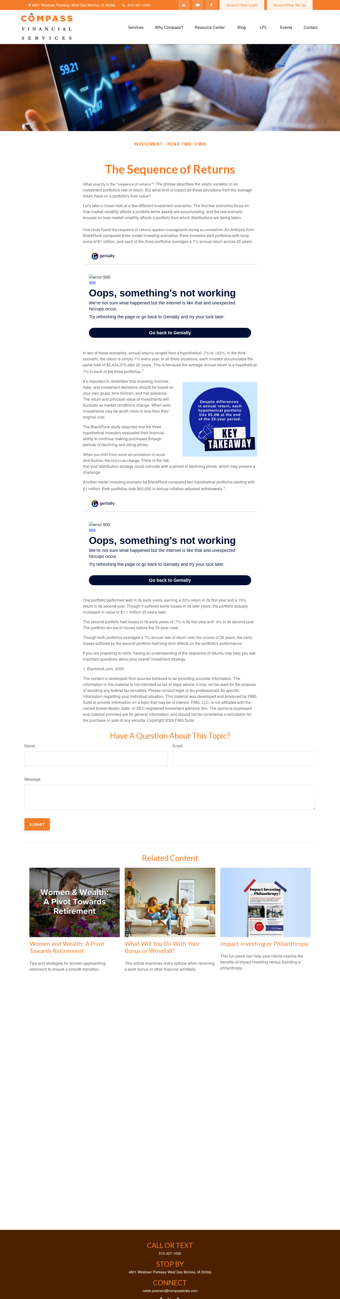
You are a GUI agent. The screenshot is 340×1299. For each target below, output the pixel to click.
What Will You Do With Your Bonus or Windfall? (162, 947)
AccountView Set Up (290, 4)
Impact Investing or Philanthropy (264, 943)
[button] (136, 27)
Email (177, 746)
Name (29, 746)
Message (32, 779)
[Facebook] (211, 5)
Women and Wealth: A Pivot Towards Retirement (67, 947)
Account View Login (242, 4)
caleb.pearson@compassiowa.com (170, 1290)
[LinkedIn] (184, 5)
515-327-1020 (139, 4)
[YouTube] (197, 5)
